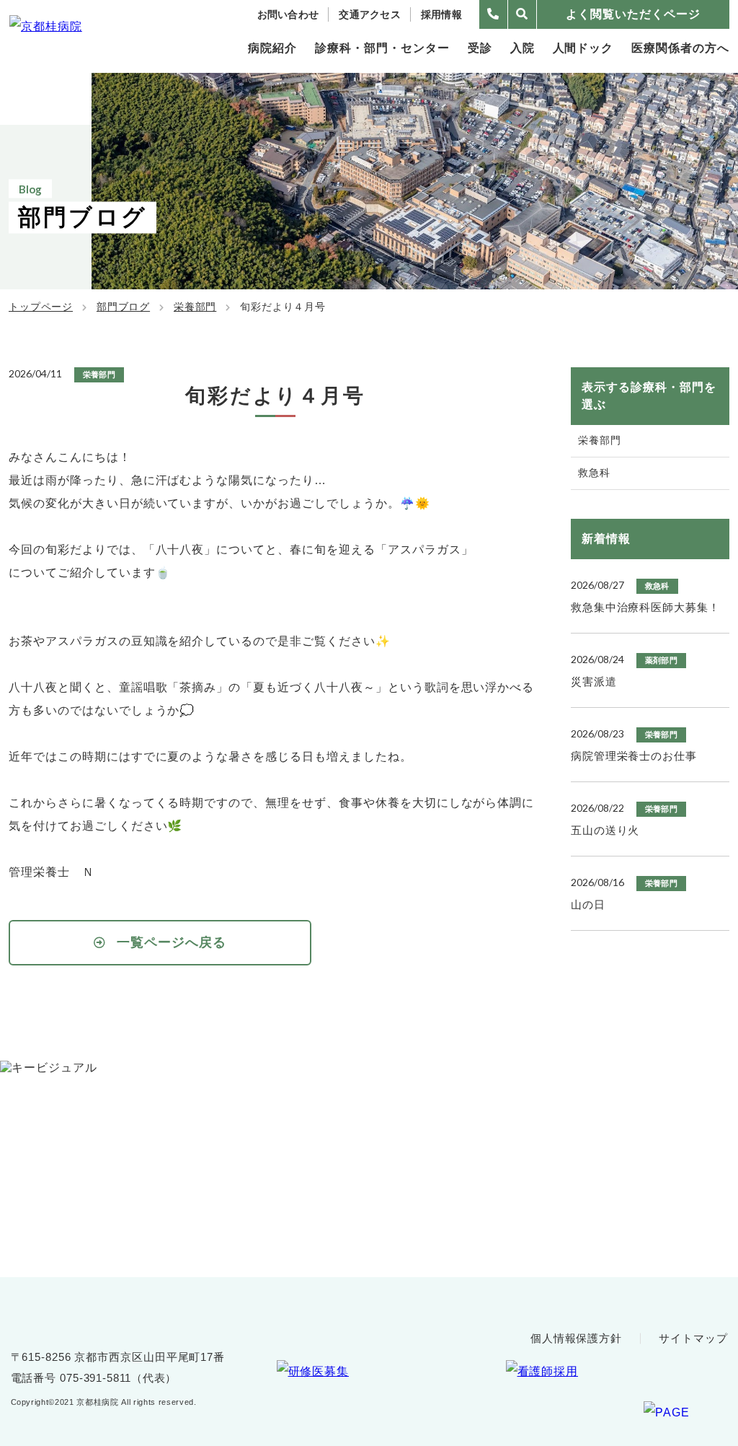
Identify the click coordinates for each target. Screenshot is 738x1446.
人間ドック (583, 48)
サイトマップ (693, 1338)
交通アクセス (370, 14)
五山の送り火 (605, 830)
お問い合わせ (288, 14)
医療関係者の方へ (680, 48)
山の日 (588, 904)
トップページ (41, 306)
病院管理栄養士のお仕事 (634, 756)
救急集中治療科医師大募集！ (645, 607)
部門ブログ (123, 306)
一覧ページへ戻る (172, 942)
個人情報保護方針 (576, 1338)
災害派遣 (594, 681)
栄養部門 (195, 306)
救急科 (594, 472)
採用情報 (441, 14)
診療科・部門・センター (382, 48)
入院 (522, 48)
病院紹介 (272, 48)
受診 (480, 48)
